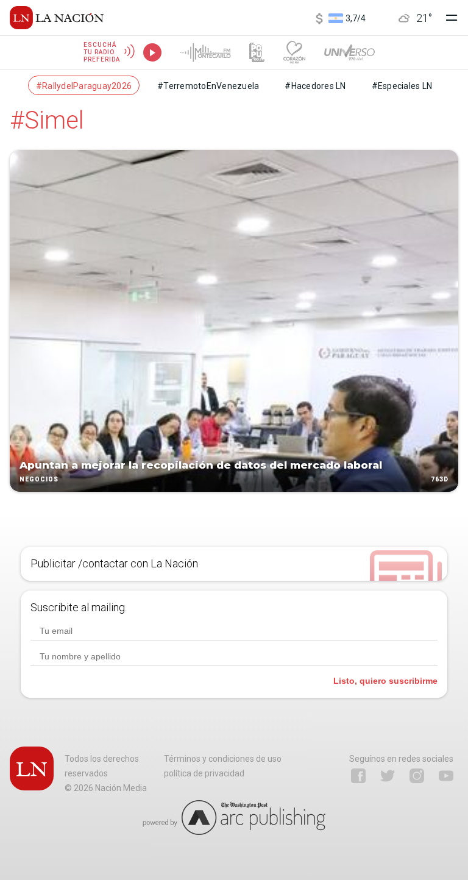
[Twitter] (387, 776)
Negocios (39, 479)
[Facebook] (358, 776)
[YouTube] (446, 776)
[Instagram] (417, 776)
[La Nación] (57, 17)
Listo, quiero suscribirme (385, 681)
